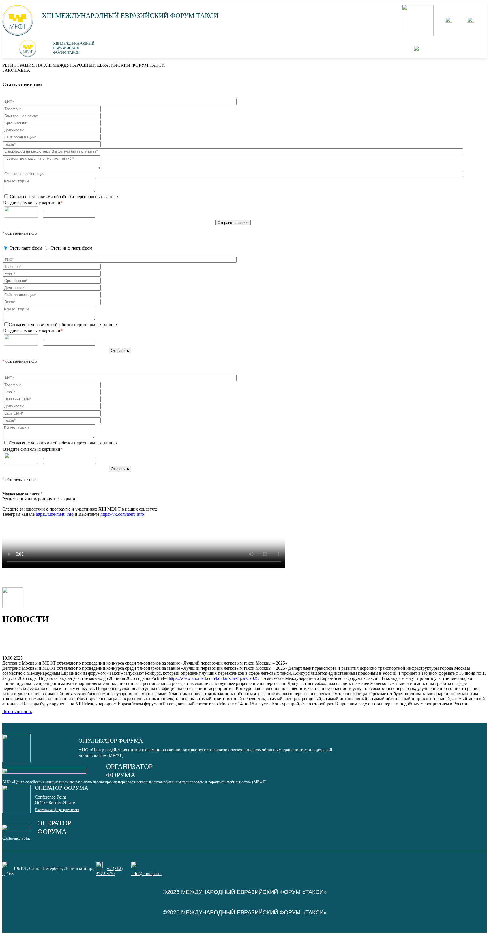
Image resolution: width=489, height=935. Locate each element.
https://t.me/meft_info (55, 514)
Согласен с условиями (64, 196)
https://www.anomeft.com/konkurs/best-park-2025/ (214, 678)
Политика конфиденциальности (57, 810)
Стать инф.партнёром (71, 248)
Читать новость (17, 711)
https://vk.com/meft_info (122, 514)
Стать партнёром (25, 248)
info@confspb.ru (146, 873)
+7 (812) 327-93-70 (109, 871)
